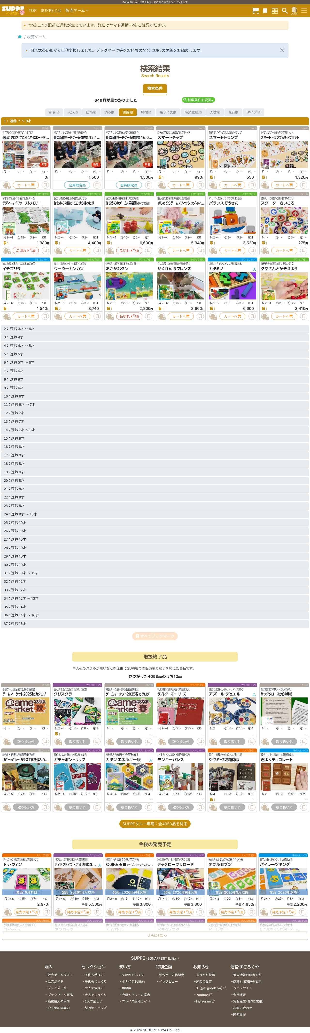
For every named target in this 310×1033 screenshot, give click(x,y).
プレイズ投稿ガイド (136, 1001)
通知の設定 (204, 981)
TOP (33, 10)
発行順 (233, 112)
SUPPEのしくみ (133, 975)
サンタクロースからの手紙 (276, 694)
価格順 (91, 112)
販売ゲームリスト (60, 975)
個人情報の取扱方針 (247, 975)
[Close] (282, 50)
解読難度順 (193, 112)
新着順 (54, 112)
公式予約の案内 (59, 1008)
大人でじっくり (96, 995)
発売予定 (22, 912)
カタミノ (216, 269)
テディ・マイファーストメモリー (21, 203)
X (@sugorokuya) (209, 988)
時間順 (146, 112)
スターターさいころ (277, 203)
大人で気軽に (94, 988)
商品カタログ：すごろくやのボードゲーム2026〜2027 (36, 137)
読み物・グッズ (96, 1008)
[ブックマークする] (45, 185)
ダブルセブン (220, 864)
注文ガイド (55, 981)
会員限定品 (77, 185)
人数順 (215, 112)
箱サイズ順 (168, 112)
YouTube (202, 995)
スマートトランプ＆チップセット (280, 137)
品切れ (21, 251)
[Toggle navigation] (304, 10)
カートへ (24, 185)
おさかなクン (117, 269)
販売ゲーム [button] (75, 10)
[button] (198, 100)
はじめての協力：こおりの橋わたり (74, 203)
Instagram (203, 1001)
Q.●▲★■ (116, 864)
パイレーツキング (275, 864)
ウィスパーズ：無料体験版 (224, 760)
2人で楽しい (93, 1001)
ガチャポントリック (69, 760)
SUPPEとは (51, 10)
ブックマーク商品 (60, 995)
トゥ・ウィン (12, 864)
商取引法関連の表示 (247, 981)
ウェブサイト (242, 988)
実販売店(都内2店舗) (248, 1001)
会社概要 (239, 995)
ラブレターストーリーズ (171, 694)
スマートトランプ (223, 137)
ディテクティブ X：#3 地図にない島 (76, 864)
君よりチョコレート (277, 760)
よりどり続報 (205, 975)
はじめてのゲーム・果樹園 (121, 203)
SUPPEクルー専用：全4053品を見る (155, 823)
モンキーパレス (170, 760)
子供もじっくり (96, 981)
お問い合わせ (242, 1008)
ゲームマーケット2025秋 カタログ (24, 694)
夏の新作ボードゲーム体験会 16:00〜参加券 (134, 137)
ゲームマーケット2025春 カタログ (127, 694)
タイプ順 (253, 112)
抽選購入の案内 (59, 1001)
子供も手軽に (94, 975)
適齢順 (128, 112)
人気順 (73, 112)
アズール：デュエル (224, 694)
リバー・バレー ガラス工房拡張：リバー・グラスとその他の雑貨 (39, 760)
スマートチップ (170, 137)
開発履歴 (239, 1014)
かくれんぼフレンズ (174, 269)
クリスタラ (63, 694)
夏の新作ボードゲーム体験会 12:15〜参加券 (82, 137)
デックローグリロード (175, 864)
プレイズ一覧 (57, 988)
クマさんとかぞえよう (279, 269)
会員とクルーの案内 (136, 995)
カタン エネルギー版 (123, 760)
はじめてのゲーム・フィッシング (176, 203)
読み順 (109, 112)
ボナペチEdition (133, 981)
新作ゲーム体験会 (171, 975)
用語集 (126, 988)
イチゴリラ (11, 269)
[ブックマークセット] (265, 10)
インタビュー (168, 981)
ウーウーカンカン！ (69, 269)
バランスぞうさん (224, 203)
